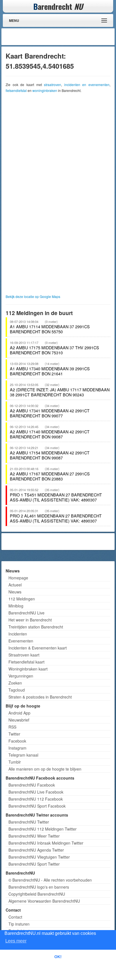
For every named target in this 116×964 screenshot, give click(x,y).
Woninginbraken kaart (28, 669)
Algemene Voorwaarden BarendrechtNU (44, 901)
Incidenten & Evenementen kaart (37, 648)
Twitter (14, 734)
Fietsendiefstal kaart (26, 662)
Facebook (17, 741)
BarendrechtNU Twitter (28, 822)
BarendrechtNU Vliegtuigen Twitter (39, 857)
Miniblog (15, 606)
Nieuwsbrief (18, 720)
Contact (15, 917)
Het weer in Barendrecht (30, 620)
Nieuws (14, 592)
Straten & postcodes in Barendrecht (40, 697)
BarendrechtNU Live (26, 613)
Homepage (18, 578)
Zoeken (15, 683)
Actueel (15, 585)
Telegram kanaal (23, 755)
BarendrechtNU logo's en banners (38, 887)
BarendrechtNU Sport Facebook (37, 806)
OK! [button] (58, 956)
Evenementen (20, 641)
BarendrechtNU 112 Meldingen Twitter (42, 829)
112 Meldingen (21, 599)
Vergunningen (20, 676)
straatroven (52, 84)
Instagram (17, 748)
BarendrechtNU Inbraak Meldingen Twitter (45, 843)
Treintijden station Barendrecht (35, 627)
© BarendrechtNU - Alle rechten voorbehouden (50, 880)
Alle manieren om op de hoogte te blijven (44, 769)
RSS (12, 727)
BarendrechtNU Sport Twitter (34, 864)
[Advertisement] (68, 37)
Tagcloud (16, 690)
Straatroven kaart (23, 655)
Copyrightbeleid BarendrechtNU (36, 894)
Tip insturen (19, 924)
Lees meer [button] (15, 940)
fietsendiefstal (16, 90)
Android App (19, 713)
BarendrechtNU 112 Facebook (35, 799)
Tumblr (14, 762)
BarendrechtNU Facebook (31, 785)
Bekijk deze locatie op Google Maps (33, 296)
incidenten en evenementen (87, 84)
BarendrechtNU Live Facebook (35, 792)
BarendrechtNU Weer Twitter (34, 836)
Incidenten (17, 634)
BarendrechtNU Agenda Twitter (36, 850)
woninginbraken (44, 90)
